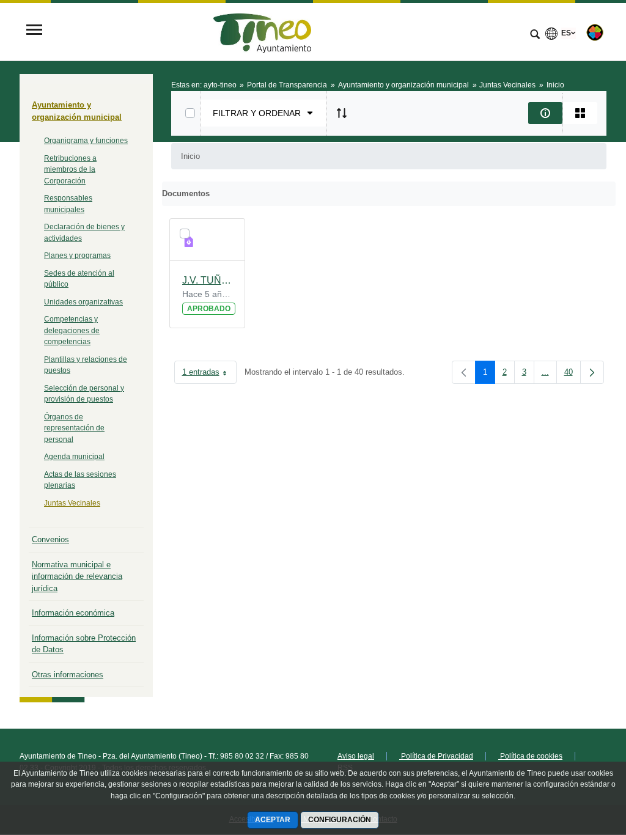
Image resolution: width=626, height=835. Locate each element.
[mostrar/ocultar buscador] (534, 35)
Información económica (73, 612)
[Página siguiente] (592, 372)
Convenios (50, 539)
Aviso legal (355, 756)
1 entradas (209, 374)
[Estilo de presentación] (580, 113)
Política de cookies (530, 756)
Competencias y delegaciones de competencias (72, 330)
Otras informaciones (67, 674)
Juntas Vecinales (72, 503)
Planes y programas (77, 255)
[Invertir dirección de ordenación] (342, 113)
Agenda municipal (74, 456)
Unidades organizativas (83, 302)
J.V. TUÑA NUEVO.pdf (207, 280)
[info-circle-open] (545, 113)
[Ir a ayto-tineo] (262, 31)
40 (572, 374)
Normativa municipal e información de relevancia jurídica (77, 576)
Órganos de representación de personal (74, 428)
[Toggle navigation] (34, 30)
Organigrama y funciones (86, 140)
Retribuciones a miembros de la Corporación (70, 169)
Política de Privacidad (436, 756)
